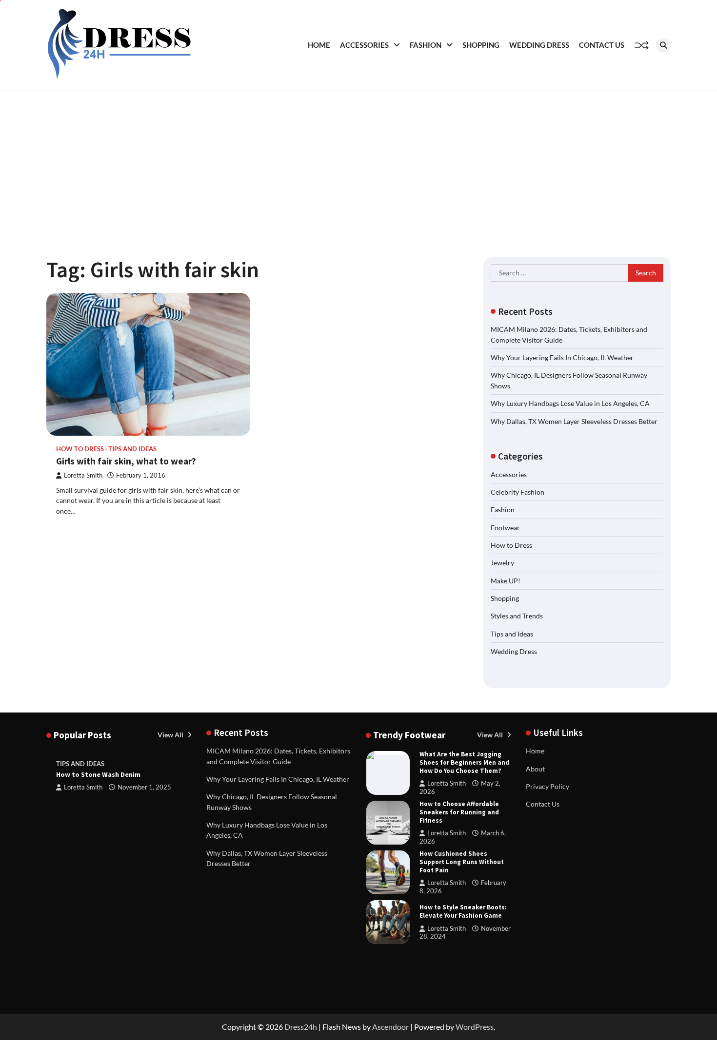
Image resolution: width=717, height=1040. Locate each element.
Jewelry (502, 563)
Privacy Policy (547, 786)
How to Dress (80, 449)
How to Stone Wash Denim (98, 774)
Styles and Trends (517, 616)
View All (171, 735)
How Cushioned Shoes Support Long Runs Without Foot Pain (461, 861)
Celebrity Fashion (517, 492)
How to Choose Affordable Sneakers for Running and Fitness (459, 812)
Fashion (425, 44)
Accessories (364, 44)
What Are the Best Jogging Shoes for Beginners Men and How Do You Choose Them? (464, 762)
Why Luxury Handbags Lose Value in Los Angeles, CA (570, 403)
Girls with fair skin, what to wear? (126, 461)
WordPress (475, 1026)
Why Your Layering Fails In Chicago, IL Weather (562, 357)
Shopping (480, 44)
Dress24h (300, 1026)
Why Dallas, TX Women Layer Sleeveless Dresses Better (574, 421)
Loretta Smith (83, 475)
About (535, 769)
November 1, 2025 (144, 787)
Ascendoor (390, 1026)
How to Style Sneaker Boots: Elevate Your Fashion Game (463, 911)
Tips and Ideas (132, 449)
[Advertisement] (358, 164)
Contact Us (601, 44)
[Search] (663, 45)
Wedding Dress (539, 44)
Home (319, 44)
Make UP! (505, 581)
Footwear (505, 527)
